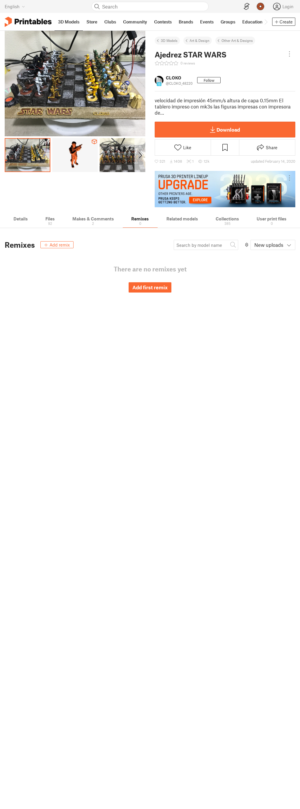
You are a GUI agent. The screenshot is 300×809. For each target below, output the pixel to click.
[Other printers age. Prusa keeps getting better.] (225, 189)
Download (228, 129)
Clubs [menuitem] (110, 21)
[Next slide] (139, 155)
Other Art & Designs (237, 40)
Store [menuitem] (91, 21)
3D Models (169, 40)
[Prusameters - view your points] (260, 6)
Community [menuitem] (135, 21)
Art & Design (199, 40)
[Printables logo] (28, 22)
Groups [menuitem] (228, 21)
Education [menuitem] (252, 21)
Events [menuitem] (207, 21)
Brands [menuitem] (186, 21)
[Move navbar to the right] (266, 21)
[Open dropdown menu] (289, 53)
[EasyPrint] (246, 6)
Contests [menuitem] (163, 21)
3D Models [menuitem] (68, 21)
